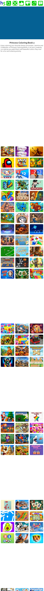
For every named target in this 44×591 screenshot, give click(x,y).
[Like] (21, 3)
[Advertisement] (22, 75)
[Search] (8, 3)
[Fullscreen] (15, 3)
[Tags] (34, 3)
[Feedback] (40, 3)
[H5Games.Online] (3, 3)
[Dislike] (27, 3)
